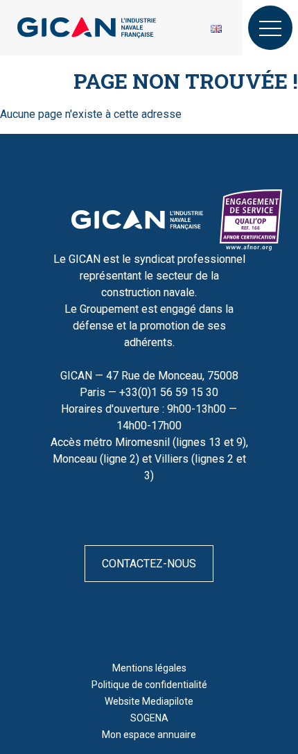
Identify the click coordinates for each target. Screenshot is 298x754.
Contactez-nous (149, 563)
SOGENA (149, 717)
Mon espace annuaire (149, 734)
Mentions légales (149, 668)
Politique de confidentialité (149, 684)
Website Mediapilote (149, 701)
